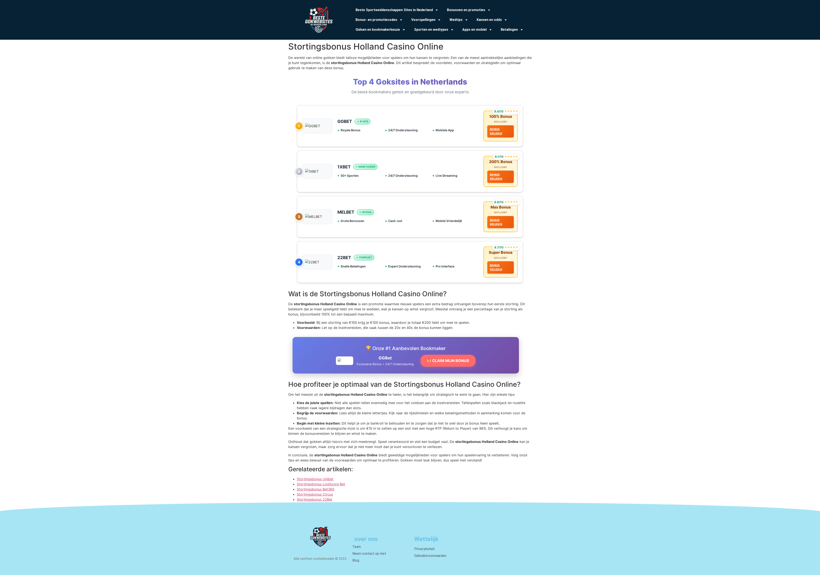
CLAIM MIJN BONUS (450, 360)
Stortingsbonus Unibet (315, 479)
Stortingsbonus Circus (315, 494)
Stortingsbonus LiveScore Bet (321, 484)
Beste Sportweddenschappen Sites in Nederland (394, 10)
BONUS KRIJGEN (496, 131)
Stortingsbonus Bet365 (315, 489)
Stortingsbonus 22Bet (314, 499)
